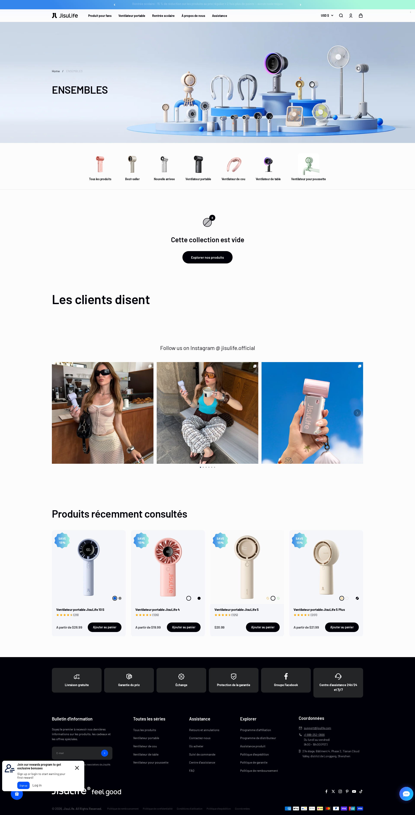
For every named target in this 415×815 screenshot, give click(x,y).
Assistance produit (252, 746)
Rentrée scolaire (163, 16)
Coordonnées (242, 808)
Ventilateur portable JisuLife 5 (236, 609)
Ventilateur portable (131, 16)
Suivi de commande (202, 754)
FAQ (191, 770)
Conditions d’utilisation (189, 808)
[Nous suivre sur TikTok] (361, 791)
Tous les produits (144, 730)
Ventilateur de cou (145, 746)
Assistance (219, 16)
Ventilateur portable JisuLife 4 (157, 609)
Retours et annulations (204, 730)
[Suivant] (300, 5)
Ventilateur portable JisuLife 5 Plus (319, 609)
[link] (102, 413)
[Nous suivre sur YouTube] (354, 791)
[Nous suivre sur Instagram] (340, 791)
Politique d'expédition (254, 754)
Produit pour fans (100, 16)
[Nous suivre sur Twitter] (333, 791)
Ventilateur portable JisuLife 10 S (80, 609)
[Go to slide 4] (208, 466)
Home (56, 71)
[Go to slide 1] (200, 466)
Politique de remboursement (259, 770)
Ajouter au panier (104, 627)
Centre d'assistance (202, 762)
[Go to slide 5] (211, 466)
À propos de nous (193, 16)
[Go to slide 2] (203, 466)
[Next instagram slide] (357, 413)
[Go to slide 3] (206, 466)
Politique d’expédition (219, 808)
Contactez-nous (200, 738)
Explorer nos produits (207, 257)
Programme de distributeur (258, 738)
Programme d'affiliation (255, 730)
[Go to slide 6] (214, 466)
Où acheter (196, 746)
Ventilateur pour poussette (150, 762)
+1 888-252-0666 (314, 734)
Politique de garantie (253, 762)
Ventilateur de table (145, 754)
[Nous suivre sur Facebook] (326, 791)
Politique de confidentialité (157, 808)
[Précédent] (114, 5)
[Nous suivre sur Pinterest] (347, 791)
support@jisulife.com (317, 728)
